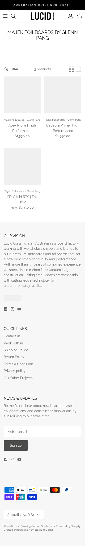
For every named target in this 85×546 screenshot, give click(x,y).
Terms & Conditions (19, 364)
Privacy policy (15, 371)
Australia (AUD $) (20, 515)
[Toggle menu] (5, 16)
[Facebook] (5, 309)
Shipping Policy (16, 350)
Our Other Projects (18, 378)
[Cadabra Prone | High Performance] (62, 94)
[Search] (15, 16)
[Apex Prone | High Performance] (22, 94)
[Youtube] (19, 309)
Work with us (14, 343)
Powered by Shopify (68, 526)
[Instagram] (12, 309)
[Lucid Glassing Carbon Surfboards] (42, 16)
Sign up (16, 445)
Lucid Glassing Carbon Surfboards (34, 526)
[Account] (69, 16)
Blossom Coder (43, 529)
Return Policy (14, 357)
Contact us (12, 336)
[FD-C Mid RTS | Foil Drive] (22, 166)
